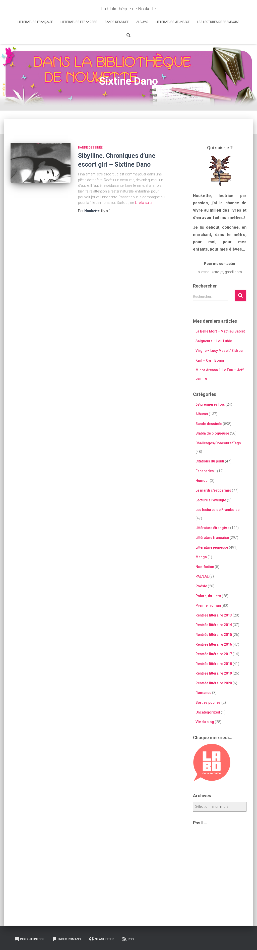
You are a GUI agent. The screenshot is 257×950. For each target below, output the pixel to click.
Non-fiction (205, 567)
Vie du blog (205, 722)
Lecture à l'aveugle (211, 500)
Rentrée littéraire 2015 (214, 635)
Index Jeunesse (32, 939)
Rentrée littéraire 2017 (214, 654)
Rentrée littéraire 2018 (214, 664)
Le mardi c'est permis (213, 490)
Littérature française (35, 22)
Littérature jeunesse (173, 22)
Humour (202, 481)
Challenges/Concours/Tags (218, 443)
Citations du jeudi (210, 461)
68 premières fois (210, 404)
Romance (203, 693)
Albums (142, 22)
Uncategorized (208, 712)
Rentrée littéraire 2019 (214, 673)
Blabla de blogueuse (212, 433)
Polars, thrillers (208, 596)
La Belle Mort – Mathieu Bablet (220, 331)
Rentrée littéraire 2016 (214, 644)
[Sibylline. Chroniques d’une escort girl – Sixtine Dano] (41, 163)
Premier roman (208, 605)
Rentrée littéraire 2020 (214, 683)
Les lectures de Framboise (218, 22)
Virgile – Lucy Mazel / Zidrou (219, 351)
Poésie (201, 586)
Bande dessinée (117, 22)
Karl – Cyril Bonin (210, 360)
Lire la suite (143, 203)
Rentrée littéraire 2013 (214, 615)
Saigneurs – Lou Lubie (214, 341)
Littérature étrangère (78, 22)
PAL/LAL (202, 576)
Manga (201, 557)
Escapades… (206, 471)
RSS (131, 939)
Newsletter (104, 939)
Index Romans (69, 939)
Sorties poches (208, 702)
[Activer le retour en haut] (247, 940)
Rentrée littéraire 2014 (214, 625)
